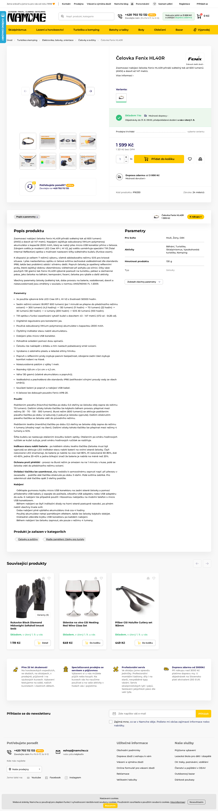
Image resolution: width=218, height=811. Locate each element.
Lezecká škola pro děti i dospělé (193, 756)
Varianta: (121, 89)
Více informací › (125, 75)
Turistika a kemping (27, 40)
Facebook (55, 777)
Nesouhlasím (197, 802)
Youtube (36, 777)
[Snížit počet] (126, 161)
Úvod (9, 40)
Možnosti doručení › (136, 178)
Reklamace (123, 773)
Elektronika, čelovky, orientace (57, 40)
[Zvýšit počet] (126, 157)
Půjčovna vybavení (185, 750)
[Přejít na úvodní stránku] (26, 16)
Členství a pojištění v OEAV (190, 768)
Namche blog (121, 4)
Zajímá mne (121, 721)
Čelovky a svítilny (87, 40)
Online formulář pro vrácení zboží (136, 768)
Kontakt (66, 4)
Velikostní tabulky (127, 779)
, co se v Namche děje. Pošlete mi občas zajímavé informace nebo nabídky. (161, 723)
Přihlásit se (202, 4)
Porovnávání (142, 4)
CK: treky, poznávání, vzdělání (191, 762)
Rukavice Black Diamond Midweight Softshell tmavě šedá (27, 625)
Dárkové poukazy (184, 779)
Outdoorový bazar (185, 773)
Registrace (184, 4)
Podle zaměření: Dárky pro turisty (65, 539)
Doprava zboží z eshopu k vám (134, 756)
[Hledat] (62, 16)
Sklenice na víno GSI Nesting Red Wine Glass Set (81, 624)
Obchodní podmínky (128, 750)
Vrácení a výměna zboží (99, 4)
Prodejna (78, 4)
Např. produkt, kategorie (80, 16)
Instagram (75, 777)
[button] (90, 91)
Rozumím (110, 805)
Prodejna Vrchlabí (125, 131)
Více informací (177, 802)
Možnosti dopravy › (158, 115)
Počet (120, 159)
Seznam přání (165, 4)
